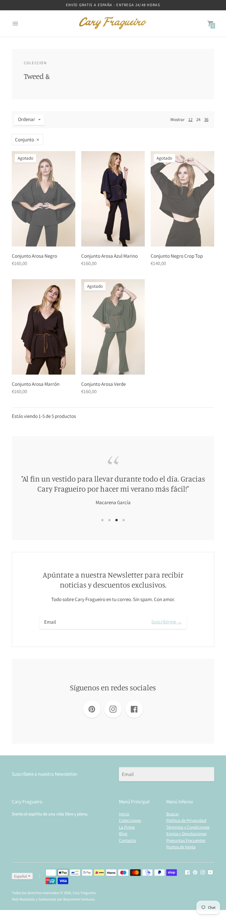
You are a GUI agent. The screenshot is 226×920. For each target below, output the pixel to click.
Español (20, 876)
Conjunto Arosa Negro (34, 256)
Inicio (124, 814)
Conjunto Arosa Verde (103, 384)
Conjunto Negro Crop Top (177, 256)
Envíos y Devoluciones (186, 833)
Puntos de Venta (181, 847)
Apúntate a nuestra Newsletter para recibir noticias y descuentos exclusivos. (113, 579)
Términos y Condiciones (188, 827)
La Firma (127, 827)
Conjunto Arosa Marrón (35, 384)
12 (190, 119)
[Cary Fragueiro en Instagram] (202, 872)
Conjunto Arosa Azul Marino (109, 256)
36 (206, 119)
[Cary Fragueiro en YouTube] (210, 872)
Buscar (172, 814)
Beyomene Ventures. (79, 899)
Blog (123, 833)
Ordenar (26, 119)
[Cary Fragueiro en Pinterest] (195, 872)
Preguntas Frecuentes (185, 840)
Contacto (127, 840)
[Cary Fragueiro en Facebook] (187, 872)
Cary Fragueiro (84, 892)
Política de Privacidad (186, 820)
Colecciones (130, 820)
